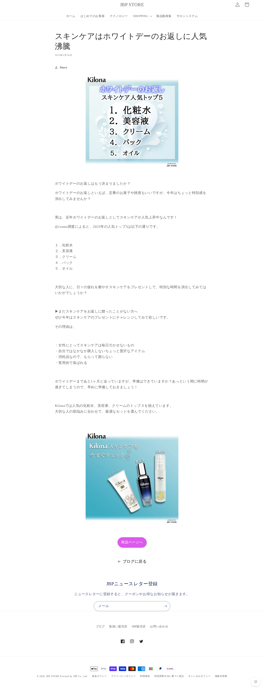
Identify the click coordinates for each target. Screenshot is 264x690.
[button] (142, 16)
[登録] (165, 606)
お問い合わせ (159, 626)
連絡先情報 (221, 676)
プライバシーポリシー (123, 676)
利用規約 (145, 676)
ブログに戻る (135, 561)
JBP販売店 (139, 626)
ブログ (100, 626)
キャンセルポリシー (199, 676)
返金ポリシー (99, 676)
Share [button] (63, 67)
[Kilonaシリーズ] (132, 478)
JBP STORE (52, 676)
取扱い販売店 (118, 626)
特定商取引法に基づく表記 (169, 676)
